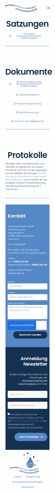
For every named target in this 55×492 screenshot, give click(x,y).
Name (11, 281)
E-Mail (11, 292)
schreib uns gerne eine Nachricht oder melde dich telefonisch (26, 176)
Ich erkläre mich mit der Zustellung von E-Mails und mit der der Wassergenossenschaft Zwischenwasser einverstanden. (27, 421)
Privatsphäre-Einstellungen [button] (27, 481)
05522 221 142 (39, 264)
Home (18, 476)
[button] (48, 8)
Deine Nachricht (16, 303)
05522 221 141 (21, 261)
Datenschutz (33, 476)
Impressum (27, 487)
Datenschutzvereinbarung (27, 420)
